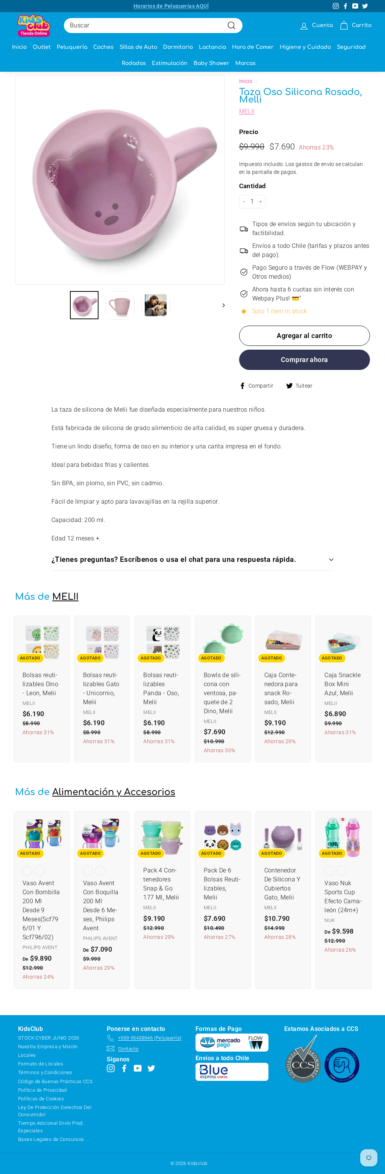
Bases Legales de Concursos (51, 1139)
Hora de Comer (253, 47)
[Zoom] (119, 179)
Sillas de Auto (138, 47)
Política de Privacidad (42, 1090)
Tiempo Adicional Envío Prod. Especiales (51, 1126)
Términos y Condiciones (45, 1072)
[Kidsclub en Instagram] (111, 1068)
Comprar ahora (304, 360)
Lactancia (212, 47)
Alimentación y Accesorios (113, 792)
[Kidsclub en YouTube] (138, 1068)
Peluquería (72, 47)
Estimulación (170, 63)
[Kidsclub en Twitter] (151, 1068)
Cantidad (252, 186)
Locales (27, 1055)
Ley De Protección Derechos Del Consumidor (54, 1111)
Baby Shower (211, 63)
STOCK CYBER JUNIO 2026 (48, 1038)
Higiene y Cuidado (305, 47)
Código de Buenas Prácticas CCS (55, 1081)
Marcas (245, 63)
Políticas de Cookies (41, 1099)
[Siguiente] (220, 305)
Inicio (19, 47)
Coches (103, 47)
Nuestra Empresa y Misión (48, 1046)
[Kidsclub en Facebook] (124, 1068)
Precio (248, 132)
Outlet (42, 47)
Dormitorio (178, 47)
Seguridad (351, 47)
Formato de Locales (40, 1064)
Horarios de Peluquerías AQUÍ (171, 6)
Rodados (134, 63)
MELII (247, 111)
